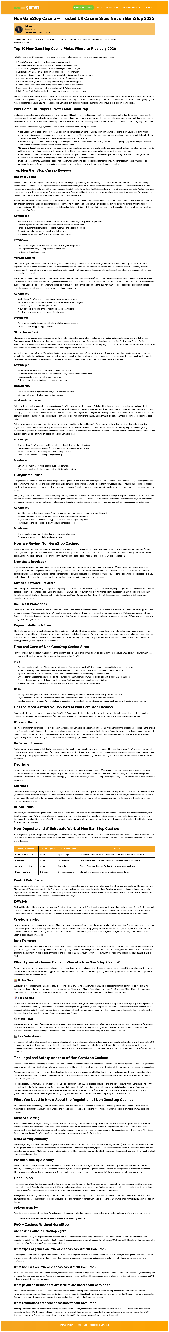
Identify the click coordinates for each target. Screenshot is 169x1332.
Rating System (112, 7)
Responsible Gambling (132, 7)
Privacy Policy (66, 1325)
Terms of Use (81, 1325)
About (99, 7)
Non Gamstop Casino (83, 7)
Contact (150, 7)
